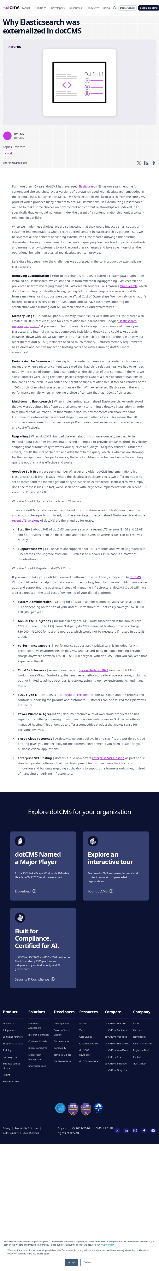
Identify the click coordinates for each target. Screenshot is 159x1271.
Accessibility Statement (26, 1128)
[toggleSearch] (115, 8)
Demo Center (127, 7)
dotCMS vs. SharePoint (117, 1043)
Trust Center (139, 1063)
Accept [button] (71, 1262)
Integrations (9, 1030)
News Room (139, 1036)
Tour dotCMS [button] (101, 891)
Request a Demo (11, 1081)
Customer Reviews (89, 1043)
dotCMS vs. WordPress (117, 1050)
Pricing (106, 8)
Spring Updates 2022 (93, 670)
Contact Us (138, 1056)
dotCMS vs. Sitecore (115, 1023)
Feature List (9, 1023)
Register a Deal (141, 1050)
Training (7, 1050)
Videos (82, 1030)
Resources (75, 8)
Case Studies (85, 1036)
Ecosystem (93, 8)
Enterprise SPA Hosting (108, 758)
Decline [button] (87, 1262)
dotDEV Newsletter (89, 1061)
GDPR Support (10, 1132)
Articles (83, 1023)
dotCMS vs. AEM (113, 1056)
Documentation (62, 1041)
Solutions (40, 8)
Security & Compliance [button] (36, 979)
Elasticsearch (88, 186)
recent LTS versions (25, 520)
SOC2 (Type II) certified (73, 695)
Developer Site (61, 1023)
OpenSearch (128, 286)
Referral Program (142, 1043)
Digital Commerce (37, 1047)
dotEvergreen (10, 1056)
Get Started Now (62, 1061)
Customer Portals (37, 1041)
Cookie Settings (31, 1132)
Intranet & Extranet (38, 1034)
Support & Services (13, 1043)
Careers (137, 1030)
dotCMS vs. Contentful (116, 1030)
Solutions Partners (12, 1036)
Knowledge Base (37, 1065)
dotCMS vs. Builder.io (116, 1063)
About (136, 1023)
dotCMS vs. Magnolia (116, 1036)
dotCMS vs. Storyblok (116, 1070)
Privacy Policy (106, 1244)
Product (25, 8)
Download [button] (26, 891)
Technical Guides (62, 1054)
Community (60, 1047)
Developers (58, 8)
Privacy (7, 1128)
